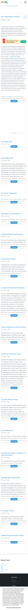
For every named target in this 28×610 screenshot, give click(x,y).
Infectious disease (4, 569)
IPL (2, 5)
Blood (2, 571)
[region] (14, 598)
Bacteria (2, 563)
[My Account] (25, 2)
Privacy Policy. (15, 605)
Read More (14, 146)
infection (23, 52)
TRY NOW (23, 41)
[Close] (25, 588)
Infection (2, 568)
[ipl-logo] (6, 3)
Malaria (2, 566)
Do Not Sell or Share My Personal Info (13, 607)
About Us (14, 580)
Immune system (4, 565)
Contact (14, 582)
